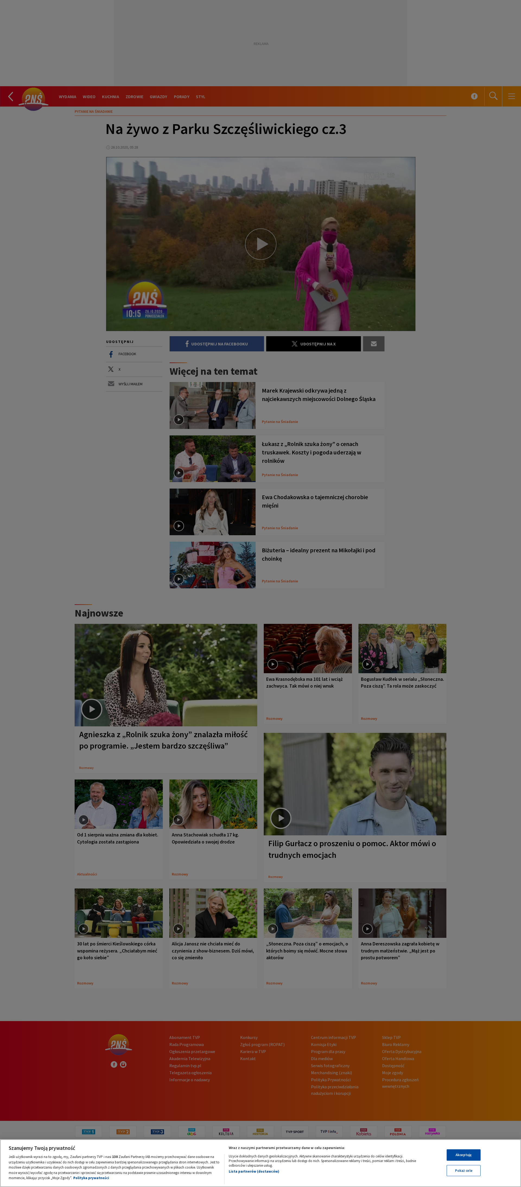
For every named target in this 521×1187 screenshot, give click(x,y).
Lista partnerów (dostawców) (254, 1171)
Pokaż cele (463, 1170)
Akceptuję (464, 1155)
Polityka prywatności (91, 1178)
